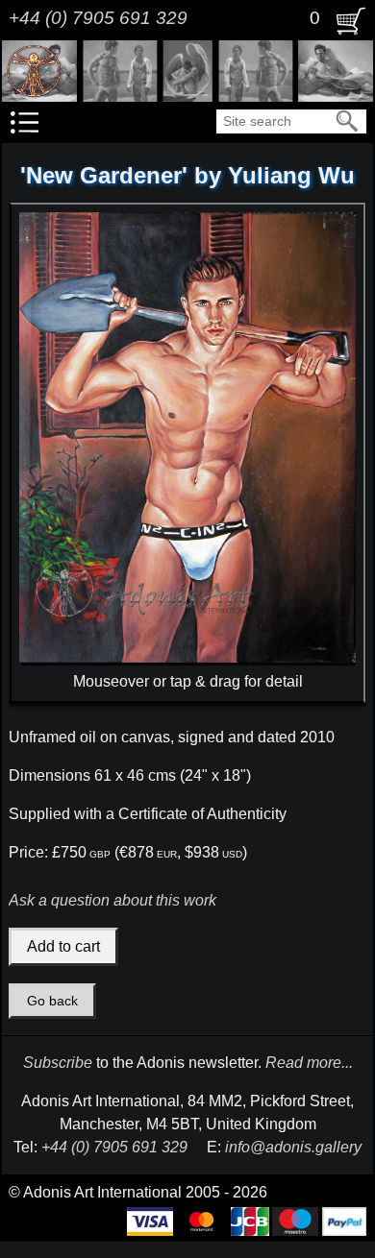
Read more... (309, 1062)
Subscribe (57, 1062)
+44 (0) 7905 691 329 (98, 18)
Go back (52, 1001)
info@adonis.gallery (293, 1147)
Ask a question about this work (112, 900)
